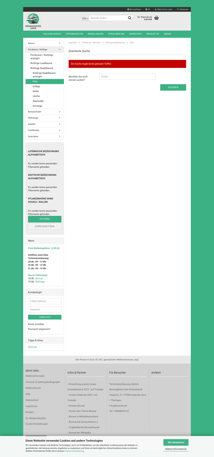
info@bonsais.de (118, 405)
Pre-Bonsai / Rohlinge (37, 49)
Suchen (173, 87)
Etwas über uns (116, 34)
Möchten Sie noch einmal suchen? (78, 78)
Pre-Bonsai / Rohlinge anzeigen (41, 57)
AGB (28, 394)
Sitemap (32, 347)
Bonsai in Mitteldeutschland (83, 416)
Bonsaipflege (135, 9)
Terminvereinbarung (119, 384)
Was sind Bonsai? (52, 34)
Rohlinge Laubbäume (41, 63)
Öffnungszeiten (74, 34)
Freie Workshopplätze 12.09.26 (44, 248)
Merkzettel (183, 9)
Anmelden (44, 317)
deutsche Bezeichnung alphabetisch (42, 177)
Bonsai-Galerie (95, 34)
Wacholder (38, 101)
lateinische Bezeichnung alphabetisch (43, 153)
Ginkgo (36, 86)
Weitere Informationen (176, 449)
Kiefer (36, 91)
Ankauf (167, 34)
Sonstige (37, 106)
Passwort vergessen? (39, 329)
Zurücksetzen (45, 226)
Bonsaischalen (34, 112)
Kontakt (30, 412)
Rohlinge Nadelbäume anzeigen (44, 75)
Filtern (45, 219)
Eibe (35, 81)
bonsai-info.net (76, 405)
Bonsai (31, 43)
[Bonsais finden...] (130, 18)
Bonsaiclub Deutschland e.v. (83, 421)
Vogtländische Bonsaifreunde (84, 427)
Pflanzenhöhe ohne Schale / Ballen (40, 200)
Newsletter (152, 34)
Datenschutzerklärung (74, 451)
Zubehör (31, 124)
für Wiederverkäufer (36, 418)
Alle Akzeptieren (176, 442)
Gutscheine (33, 136)
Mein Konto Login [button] (164, 9)
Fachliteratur (33, 130)
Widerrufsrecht (33, 388)
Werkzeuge (33, 118)
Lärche (36, 96)
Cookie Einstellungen (37, 424)
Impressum (31, 406)
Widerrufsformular (35, 376)
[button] (147, 9)
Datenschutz (32, 400)
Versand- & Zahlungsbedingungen (43, 382)
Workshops (135, 34)
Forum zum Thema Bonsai (82, 411)
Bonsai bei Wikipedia (80, 432)
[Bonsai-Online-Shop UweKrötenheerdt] (51, 21)
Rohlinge (40, 281)
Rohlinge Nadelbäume (41, 68)
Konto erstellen (36, 324)
